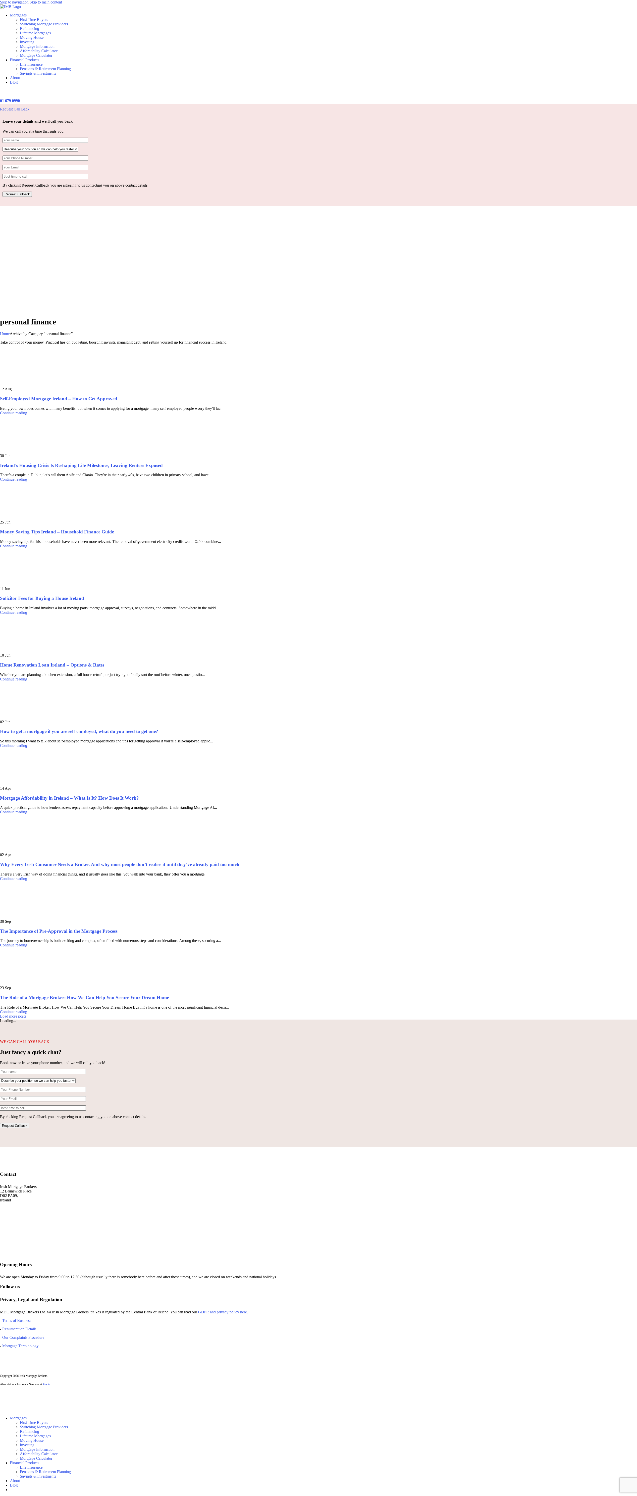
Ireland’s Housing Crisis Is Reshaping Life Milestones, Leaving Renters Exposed (81, 465)
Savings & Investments (38, 73)
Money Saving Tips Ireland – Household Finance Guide (57, 531)
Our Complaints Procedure (23, 1337)
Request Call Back (14, 109)
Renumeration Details (19, 1329)
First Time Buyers (34, 19)
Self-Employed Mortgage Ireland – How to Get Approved (58, 398)
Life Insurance (31, 64)
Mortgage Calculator (36, 55)
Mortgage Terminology (20, 1346)
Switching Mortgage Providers (44, 24)
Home (5, 334)
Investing (27, 42)
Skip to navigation (15, 2)
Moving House (32, 37)
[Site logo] (10, 6)
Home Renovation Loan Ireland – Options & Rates (52, 665)
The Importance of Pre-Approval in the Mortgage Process (58, 931)
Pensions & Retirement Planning (45, 69)
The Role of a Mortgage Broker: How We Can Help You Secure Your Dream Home (84, 997)
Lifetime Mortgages (35, 33)
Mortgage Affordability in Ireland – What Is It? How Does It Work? (69, 798)
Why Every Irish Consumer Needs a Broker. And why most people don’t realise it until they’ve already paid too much (119, 864)
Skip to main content (46, 2)
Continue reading (13, 413)
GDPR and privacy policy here (222, 1312)
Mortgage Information (37, 46)
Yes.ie (46, 1384)
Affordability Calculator (38, 51)
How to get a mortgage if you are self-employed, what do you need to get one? (79, 731)
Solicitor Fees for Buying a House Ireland (42, 598)
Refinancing (29, 28)
